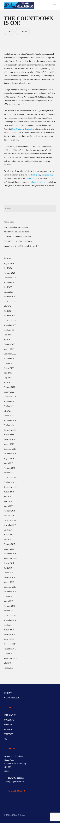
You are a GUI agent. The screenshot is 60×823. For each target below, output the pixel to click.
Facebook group (34, 175)
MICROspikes (16, 129)
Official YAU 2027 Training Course (18, 241)
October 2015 (9, 596)
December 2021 (10, 397)
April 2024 (8, 311)
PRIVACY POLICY (11, 698)
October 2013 (9, 654)
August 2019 (9, 458)
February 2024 (9, 316)
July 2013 (7, 663)
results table (31, 178)
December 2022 (10, 354)
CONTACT (8, 734)
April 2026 (8, 268)
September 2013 (10, 658)
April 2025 (8, 287)
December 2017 (10, 520)
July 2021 (7, 411)
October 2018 (9, 482)
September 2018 (10, 487)
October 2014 (9, 625)
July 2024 (7, 306)
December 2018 (10, 478)
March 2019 (8, 463)
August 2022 (9, 368)
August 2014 (9, 630)
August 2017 (9, 535)
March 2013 (8, 668)
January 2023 (9, 349)
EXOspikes (29, 129)
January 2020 (9, 444)
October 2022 (9, 363)
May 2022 (8, 378)
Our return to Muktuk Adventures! (17, 237)
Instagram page (47, 175)
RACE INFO (9, 720)
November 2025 (10, 282)
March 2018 (8, 506)
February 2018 (9, 511)
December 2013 (10, 644)
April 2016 (8, 568)
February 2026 (9, 273)
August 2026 (9, 263)
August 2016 (9, 563)
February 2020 (9, 439)
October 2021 (9, 406)
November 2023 (10, 325)
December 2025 (10, 278)
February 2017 (9, 544)
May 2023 (8, 335)
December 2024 (10, 301)
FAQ (5, 739)
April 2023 (8, 340)
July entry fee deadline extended (16, 232)
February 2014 (9, 635)
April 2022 (8, 382)
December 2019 (10, 449)
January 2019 (9, 473)
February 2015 (9, 606)
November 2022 (10, 359)
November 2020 (10, 420)
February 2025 (9, 297)
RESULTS (8, 725)
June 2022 (8, 373)
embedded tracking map (39, 182)
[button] (54, 5)
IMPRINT (8, 693)
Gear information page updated (16, 227)
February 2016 (9, 577)
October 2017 (9, 530)
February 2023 (9, 344)
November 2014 (10, 620)
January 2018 (9, 516)
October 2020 (9, 425)
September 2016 (10, 558)
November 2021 (10, 401)
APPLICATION (10, 715)
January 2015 (9, 611)
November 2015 (10, 592)
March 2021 (8, 416)
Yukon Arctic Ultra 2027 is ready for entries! (21, 246)
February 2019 (9, 468)
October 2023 (9, 330)
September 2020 (10, 430)
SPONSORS (9, 729)
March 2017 (8, 539)
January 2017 (9, 549)
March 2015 (8, 601)
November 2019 (10, 454)
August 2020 (9, 435)
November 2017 (10, 525)
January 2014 (9, 639)
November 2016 (10, 554)
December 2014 (10, 615)
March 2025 (8, 292)
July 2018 (7, 497)
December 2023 (10, 320)
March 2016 (8, 573)
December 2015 (10, 587)
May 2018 (8, 501)
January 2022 (9, 392)
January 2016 (9, 582)
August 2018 (9, 492)
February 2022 (9, 387)
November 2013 (10, 649)
